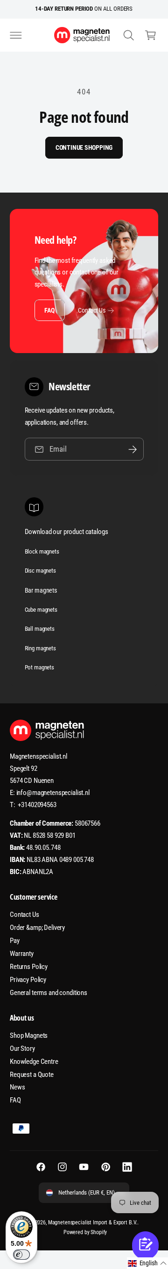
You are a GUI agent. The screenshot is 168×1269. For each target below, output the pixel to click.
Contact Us (91, 310)
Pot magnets (39, 667)
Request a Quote (32, 1074)
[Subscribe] (132, 449)
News (17, 1087)
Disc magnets (40, 570)
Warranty (22, 953)
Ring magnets (40, 648)
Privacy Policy (28, 979)
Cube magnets (41, 609)
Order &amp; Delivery (37, 927)
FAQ (49, 310)
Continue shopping (84, 147)
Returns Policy (29, 966)
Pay (15, 940)
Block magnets (42, 551)
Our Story (22, 1048)
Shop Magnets (29, 1035)
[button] (16, 35)
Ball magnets (40, 628)
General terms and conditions (48, 992)
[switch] (21, 1254)
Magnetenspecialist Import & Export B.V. (92, 1222)
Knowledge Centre (34, 1061)
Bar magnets (41, 590)
